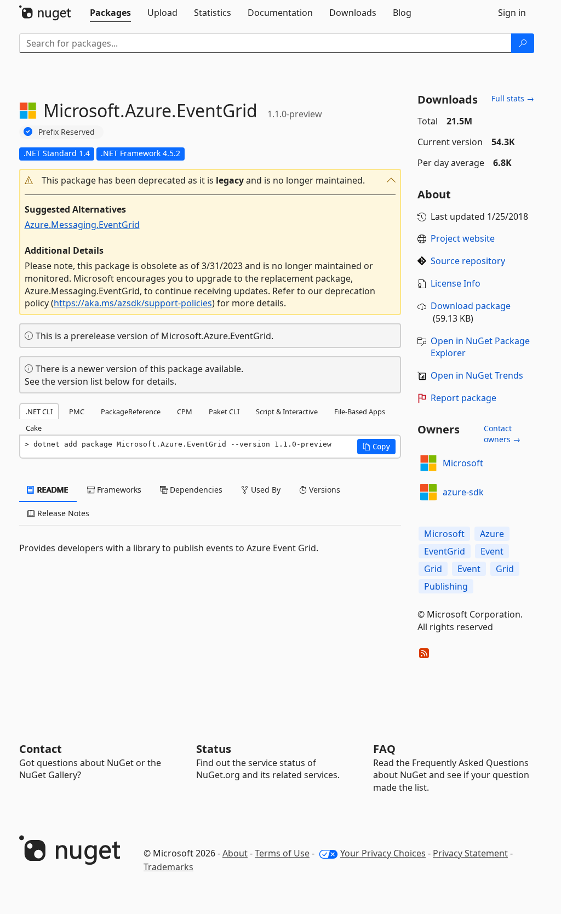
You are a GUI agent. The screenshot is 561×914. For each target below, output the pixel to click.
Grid (433, 569)
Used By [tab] (264, 489)
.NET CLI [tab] (39, 411)
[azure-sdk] (428, 492)
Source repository (468, 261)
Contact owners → (502, 433)
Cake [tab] (34, 428)
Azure (492, 534)
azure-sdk (463, 492)
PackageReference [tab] (131, 411)
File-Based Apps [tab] (359, 411)
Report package (463, 398)
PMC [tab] (76, 411)
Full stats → (512, 98)
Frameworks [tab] (118, 489)
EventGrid (444, 551)
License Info (455, 283)
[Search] (522, 43)
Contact (40, 748)
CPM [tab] (184, 411)
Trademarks (168, 867)
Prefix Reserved (66, 132)
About (235, 853)
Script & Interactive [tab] (287, 411)
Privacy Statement (470, 853)
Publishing (446, 586)
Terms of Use (282, 853)
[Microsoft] (428, 463)
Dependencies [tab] (195, 489)
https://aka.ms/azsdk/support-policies (133, 303)
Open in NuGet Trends (477, 375)
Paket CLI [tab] (224, 411)
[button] (210, 180)
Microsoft (463, 463)
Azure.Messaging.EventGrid (82, 225)
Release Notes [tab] (62, 513)
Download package (471, 306)
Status (213, 748)
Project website (463, 238)
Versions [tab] (323, 489)
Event (491, 551)
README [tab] (51, 489)
